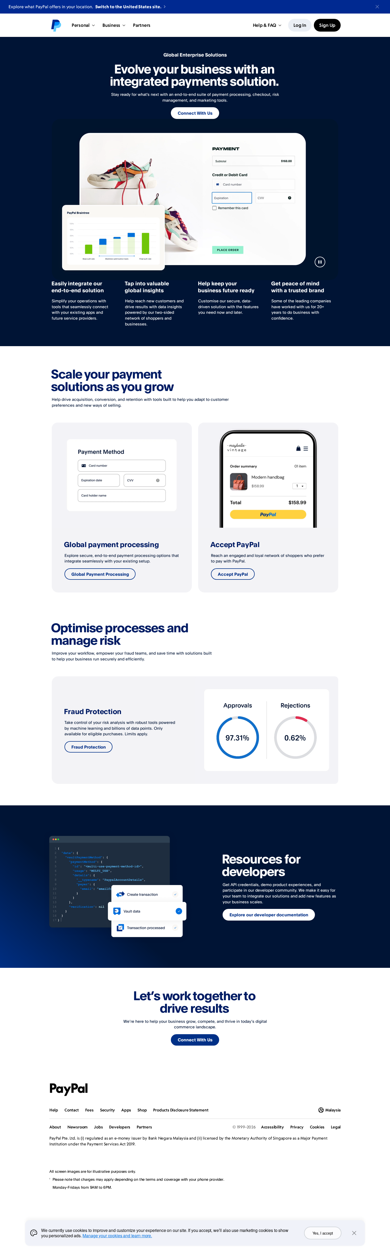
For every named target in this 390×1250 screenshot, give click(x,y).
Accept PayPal (233, 574)
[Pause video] (320, 262)
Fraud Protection (88, 747)
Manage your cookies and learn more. (117, 1235)
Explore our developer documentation (268, 914)
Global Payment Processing (100, 574)
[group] (122, 507)
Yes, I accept (323, 1233)
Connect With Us (195, 113)
